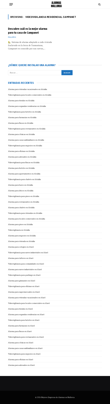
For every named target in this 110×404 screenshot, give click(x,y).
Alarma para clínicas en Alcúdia (21, 134)
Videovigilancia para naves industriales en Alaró (28, 252)
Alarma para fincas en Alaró (20, 331)
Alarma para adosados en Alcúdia (22, 156)
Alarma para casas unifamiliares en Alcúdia (26, 140)
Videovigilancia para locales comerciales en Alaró (29, 303)
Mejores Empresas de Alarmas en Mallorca (57, 397)
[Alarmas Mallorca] (56, 4)
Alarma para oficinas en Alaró (20, 359)
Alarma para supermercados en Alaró (24, 292)
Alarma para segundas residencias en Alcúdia (27, 106)
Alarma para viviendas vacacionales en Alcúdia (27, 89)
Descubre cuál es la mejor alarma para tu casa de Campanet (27, 30)
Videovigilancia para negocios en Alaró (24, 354)
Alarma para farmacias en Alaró (21, 325)
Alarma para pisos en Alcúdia (20, 224)
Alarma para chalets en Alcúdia (21, 207)
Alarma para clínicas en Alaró (20, 342)
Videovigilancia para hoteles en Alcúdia (24, 111)
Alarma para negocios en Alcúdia (22, 235)
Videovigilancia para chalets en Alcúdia (24, 179)
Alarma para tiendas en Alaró (20, 308)
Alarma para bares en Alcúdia (20, 185)
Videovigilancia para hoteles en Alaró (23, 320)
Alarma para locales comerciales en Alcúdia (26, 218)
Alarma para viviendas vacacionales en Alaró (26, 297)
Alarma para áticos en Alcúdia (20, 190)
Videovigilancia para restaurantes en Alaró (26, 337)
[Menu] (11, 4)
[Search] (99, 4)
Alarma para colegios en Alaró (21, 247)
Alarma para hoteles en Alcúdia (21, 168)
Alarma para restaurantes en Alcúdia (23, 202)
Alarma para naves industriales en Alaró (25, 269)
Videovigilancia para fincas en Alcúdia (23, 162)
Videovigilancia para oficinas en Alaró (23, 286)
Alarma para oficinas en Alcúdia (21, 151)
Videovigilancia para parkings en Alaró (24, 275)
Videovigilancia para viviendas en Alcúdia (25, 213)
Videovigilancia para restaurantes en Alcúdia (26, 128)
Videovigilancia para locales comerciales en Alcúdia (29, 95)
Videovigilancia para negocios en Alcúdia (25, 145)
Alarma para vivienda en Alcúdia (21, 241)
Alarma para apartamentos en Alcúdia (24, 173)
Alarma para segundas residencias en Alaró (26, 314)
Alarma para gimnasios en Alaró (21, 280)
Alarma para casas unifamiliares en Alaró (25, 348)
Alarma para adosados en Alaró (21, 365)
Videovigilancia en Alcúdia (19, 230)
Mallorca (12, 37)
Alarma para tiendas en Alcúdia (21, 100)
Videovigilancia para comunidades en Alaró (26, 263)
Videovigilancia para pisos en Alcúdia (23, 196)
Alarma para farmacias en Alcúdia (22, 117)
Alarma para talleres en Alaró (20, 258)
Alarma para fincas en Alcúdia (20, 123)
